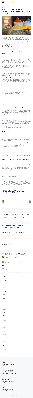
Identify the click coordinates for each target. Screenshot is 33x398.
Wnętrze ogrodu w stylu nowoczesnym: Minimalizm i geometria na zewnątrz (12, 227)
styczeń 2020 (4, 353)
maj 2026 (4, 277)
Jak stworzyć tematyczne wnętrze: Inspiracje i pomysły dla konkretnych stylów (15, 268)
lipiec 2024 (4, 287)
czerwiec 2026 (4, 276)
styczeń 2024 (4, 295)
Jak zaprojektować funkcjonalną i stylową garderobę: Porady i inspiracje (14, 261)
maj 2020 (4, 348)
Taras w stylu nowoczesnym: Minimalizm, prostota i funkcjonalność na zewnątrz (15, 253)
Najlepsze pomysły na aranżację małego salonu (10, 192)
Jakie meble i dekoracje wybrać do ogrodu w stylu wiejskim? (10, 47)
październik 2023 (5, 298)
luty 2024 (4, 294)
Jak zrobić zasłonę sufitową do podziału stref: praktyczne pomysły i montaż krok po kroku (14, 220)
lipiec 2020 (4, 345)
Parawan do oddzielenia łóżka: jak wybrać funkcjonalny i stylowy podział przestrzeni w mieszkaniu (15, 217)
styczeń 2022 (4, 320)
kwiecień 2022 (4, 316)
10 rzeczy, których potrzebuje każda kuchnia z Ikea (8, 230)
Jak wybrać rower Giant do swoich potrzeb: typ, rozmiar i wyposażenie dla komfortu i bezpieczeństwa (16, 214)
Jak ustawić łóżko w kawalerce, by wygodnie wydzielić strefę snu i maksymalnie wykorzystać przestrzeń (8, 390)
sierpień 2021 (4, 327)
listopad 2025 (4, 283)
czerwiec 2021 (4, 330)
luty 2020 (4, 352)
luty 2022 (4, 319)
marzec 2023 (4, 308)
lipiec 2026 (4, 275)
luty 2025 (4, 284)
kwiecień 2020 (4, 349)
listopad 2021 (4, 323)
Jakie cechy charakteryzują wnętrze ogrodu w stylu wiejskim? (10, 45)
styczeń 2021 (4, 337)
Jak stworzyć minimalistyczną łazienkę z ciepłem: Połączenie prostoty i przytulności (13, 232)
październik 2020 (5, 341)
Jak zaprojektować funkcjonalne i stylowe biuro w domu (11, 190)
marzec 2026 (4, 280)
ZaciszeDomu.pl (16, 395)
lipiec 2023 (4, 302)
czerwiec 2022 (4, 313)
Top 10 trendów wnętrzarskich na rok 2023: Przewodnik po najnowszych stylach (14, 193)
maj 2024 (4, 290)
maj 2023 (4, 305)
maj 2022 (4, 315)
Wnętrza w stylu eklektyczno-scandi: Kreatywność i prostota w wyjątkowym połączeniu (16, 256)
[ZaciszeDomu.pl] (8, 2)
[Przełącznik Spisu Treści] (17, 44)
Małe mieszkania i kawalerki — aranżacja (7, 242)
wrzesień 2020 (4, 342)
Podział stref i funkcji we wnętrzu (6, 244)
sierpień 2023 (4, 301)
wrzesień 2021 (4, 326)
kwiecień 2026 (4, 279)
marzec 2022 (4, 317)
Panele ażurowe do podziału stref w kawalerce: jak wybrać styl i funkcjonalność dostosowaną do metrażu (16, 218)
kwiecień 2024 (4, 291)
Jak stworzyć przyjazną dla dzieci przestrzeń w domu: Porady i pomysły (13, 191)
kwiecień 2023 (4, 306)
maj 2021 (4, 331)
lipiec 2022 (4, 312)
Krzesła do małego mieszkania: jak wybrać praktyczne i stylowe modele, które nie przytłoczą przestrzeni (8, 361)
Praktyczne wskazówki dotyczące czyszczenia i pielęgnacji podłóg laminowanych (12, 225)
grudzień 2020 (4, 338)
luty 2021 (4, 335)
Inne (2, 241)
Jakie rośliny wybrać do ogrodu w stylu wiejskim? (9, 46)
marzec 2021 (4, 334)
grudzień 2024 (4, 286)
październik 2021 (5, 324)
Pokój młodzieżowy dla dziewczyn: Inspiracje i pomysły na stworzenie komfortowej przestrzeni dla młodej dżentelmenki (9, 368)
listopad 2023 (4, 297)
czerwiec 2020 (4, 346)
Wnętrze (3, 7)
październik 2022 (5, 309)
